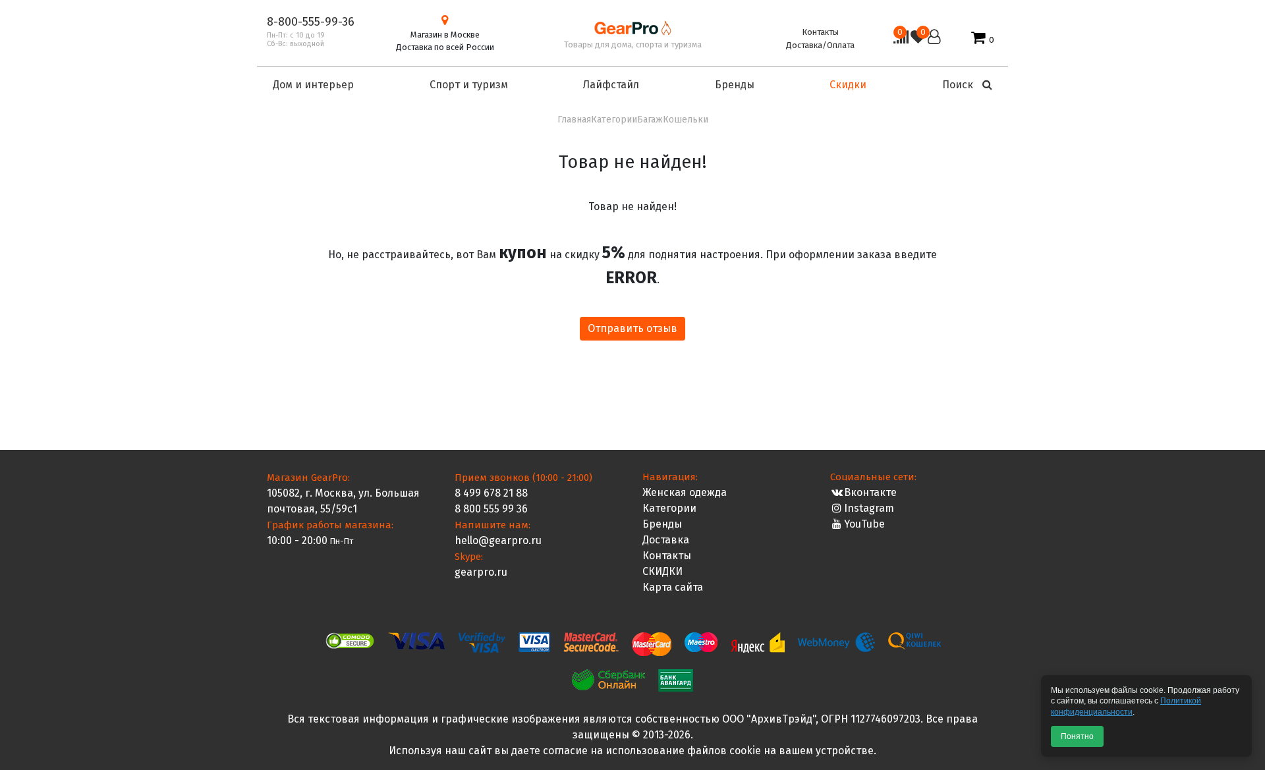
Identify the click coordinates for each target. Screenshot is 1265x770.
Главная (574, 119)
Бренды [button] (734, 84)
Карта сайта (672, 587)
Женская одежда (684, 492)
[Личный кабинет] (934, 38)
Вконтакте (870, 492)
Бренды (662, 524)
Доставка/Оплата (820, 45)
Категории (614, 119)
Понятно (1077, 736)
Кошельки (685, 119)
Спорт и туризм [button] (469, 84)
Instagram (869, 508)
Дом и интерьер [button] (313, 84)
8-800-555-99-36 (310, 21)
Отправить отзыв (632, 328)
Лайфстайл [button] (611, 84)
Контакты (820, 32)
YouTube (864, 524)
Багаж (650, 119)
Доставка (665, 540)
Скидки (847, 84)
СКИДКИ (662, 571)
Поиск (959, 84)
